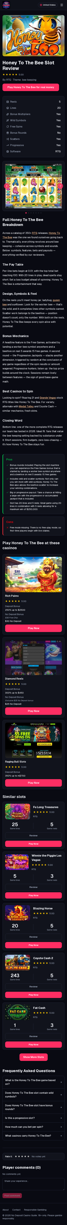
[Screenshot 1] (26, 213)
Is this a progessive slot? (33, 1118)
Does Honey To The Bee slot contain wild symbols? (33, 1094)
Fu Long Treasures (45, 807)
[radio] (15, 1156)
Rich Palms (12, 596)
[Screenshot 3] (31, 213)
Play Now (33, 628)
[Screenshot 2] (28, 213)
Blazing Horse (43, 908)
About (5, 1209)
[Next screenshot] (60, 186)
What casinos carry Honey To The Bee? (33, 1135)
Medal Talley (26, 406)
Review (33, 835)
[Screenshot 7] (41, 213)
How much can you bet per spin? (33, 1126)
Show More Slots (33, 1057)
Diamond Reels (14, 678)
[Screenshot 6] (38, 213)
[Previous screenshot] (7, 186)
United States (49, 5)
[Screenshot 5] (36, 213)
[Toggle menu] (62, 5)
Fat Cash (39, 1008)
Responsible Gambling (35, 1209)
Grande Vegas (48, 397)
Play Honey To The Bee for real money (30, 87)
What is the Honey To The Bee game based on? (33, 1082)
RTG (34, 233)
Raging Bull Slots (15, 761)
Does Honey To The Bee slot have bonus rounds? (33, 1107)
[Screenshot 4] (33, 213)
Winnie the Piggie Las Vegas (46, 858)
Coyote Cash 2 (43, 958)
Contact (16, 1209)
